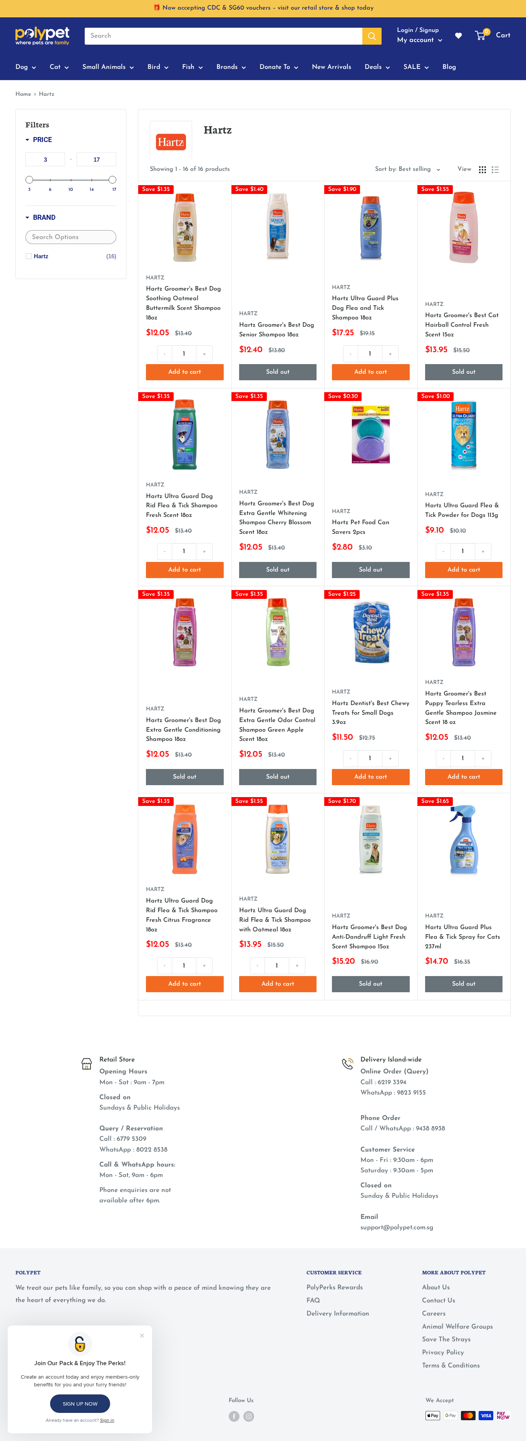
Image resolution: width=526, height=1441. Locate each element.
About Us (436, 1287)
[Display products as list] (495, 169)
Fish (188, 67)
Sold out (278, 372)
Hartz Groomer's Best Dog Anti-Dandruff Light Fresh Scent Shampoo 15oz (369, 937)
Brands (227, 67)
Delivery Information (338, 1314)
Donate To (275, 67)
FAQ (313, 1300)
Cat (55, 67)
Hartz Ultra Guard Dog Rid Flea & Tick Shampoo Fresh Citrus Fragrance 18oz (182, 915)
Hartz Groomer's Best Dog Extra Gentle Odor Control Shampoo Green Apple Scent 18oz (277, 725)
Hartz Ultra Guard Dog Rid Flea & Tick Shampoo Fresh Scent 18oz (182, 506)
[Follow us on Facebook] (234, 1416)
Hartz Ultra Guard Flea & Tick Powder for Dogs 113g (462, 510)
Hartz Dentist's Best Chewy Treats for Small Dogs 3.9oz (370, 713)
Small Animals (104, 67)
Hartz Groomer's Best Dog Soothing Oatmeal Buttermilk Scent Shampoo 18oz (183, 303)
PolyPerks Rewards (335, 1287)
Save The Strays (446, 1339)
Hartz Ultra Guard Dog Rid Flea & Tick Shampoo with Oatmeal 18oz (275, 920)
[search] (223, 36)
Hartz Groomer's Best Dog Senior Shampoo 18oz (276, 330)
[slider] (29, 180)
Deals (373, 67)
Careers (434, 1314)
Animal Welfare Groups (457, 1327)
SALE (412, 67)
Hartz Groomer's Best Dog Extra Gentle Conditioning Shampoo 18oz (183, 730)
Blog (449, 67)
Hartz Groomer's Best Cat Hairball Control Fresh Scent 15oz (462, 325)
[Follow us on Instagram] (248, 1416)
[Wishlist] (459, 36)
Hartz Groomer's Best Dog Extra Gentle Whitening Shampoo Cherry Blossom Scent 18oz (276, 518)
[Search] (372, 36)
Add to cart (184, 372)
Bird (153, 67)
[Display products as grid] (482, 169)
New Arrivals (331, 67)
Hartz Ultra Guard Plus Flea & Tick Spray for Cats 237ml (462, 937)
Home (23, 94)
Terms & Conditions (451, 1365)
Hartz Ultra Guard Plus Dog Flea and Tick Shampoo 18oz (365, 308)
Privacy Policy (443, 1352)
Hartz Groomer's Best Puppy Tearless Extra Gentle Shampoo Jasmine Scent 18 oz (461, 708)
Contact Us (438, 1300)
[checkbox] (75, 256)
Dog (21, 67)
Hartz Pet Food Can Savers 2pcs (360, 527)
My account (416, 40)
